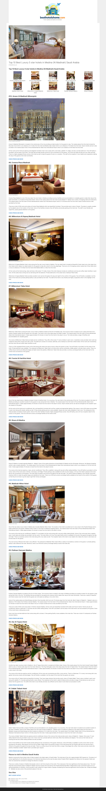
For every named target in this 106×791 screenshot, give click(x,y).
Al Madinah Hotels (14, 778)
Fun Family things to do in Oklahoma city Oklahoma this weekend (24, 781)
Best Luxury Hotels (23, 778)
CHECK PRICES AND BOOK (16, 159)
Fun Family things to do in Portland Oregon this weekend (22, 783)
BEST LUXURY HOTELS (15, 775)
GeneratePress (60, 789)
